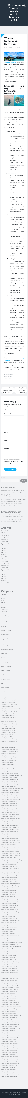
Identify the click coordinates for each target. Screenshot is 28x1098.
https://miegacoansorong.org (9, 951)
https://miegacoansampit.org (8, 1011)
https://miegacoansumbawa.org (9, 833)
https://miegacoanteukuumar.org (10, 1074)
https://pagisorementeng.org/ (9, 721)
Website (6, 448)
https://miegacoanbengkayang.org (10, 851)
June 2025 (3, 550)
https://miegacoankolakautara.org (10, 935)
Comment (7, 414)
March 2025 (4, 557)
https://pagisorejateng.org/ (8, 730)
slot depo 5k (4, 622)
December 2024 (5, 563)
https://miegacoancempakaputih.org (10, 853)
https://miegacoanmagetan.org (9, 803)
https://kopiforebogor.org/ (8, 758)
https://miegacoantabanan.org (9, 808)
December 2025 (5, 537)
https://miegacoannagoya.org (8, 959)
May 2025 (3, 552)
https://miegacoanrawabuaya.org (9, 918)
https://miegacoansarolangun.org (10, 847)
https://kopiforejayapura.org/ (9, 704)
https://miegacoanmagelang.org (9, 985)
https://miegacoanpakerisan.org (9, 862)
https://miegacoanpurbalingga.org (10, 1002)
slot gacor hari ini (5, 679)
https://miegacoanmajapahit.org (9, 972)
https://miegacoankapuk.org (8, 1039)
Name (6, 432)
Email (6, 440)
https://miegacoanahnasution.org (10, 872)
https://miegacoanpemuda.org (9, 877)
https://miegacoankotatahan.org (9, 899)
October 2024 (4, 567)
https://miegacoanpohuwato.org (9, 773)
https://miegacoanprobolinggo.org (10, 1022)
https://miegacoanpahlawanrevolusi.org (11, 860)
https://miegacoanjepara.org (8, 1013)
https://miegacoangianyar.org (9, 955)
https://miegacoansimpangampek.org (10, 825)
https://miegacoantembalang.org (9, 970)
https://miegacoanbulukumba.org (10, 779)
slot (2, 605)
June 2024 (3, 576)
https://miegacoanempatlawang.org (10, 823)
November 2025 (5, 539)
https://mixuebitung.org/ (8, 706)
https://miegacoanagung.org (8, 890)
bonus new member (6, 514)
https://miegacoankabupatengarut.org (11, 1015)
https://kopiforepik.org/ (7, 734)
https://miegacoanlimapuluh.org (9, 849)
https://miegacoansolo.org (8, 993)
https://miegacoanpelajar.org (8, 998)
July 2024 (3, 574)
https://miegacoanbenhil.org (8, 914)
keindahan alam (9, 374)
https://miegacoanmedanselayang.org (11, 964)
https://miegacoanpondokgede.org (10, 927)
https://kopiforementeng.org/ (9, 732)
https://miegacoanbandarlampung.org (11, 946)
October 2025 (4, 541)
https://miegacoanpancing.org (9, 1076)
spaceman (3, 607)
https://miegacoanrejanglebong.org (10, 818)
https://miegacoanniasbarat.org (9, 801)
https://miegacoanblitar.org (8, 1019)
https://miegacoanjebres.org (8, 996)
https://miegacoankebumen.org (9, 1026)
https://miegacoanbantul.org (8, 1069)
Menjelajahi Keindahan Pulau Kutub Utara (7, 390)
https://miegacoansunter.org (8, 1032)
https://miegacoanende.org (8, 888)
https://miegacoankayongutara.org (10, 771)
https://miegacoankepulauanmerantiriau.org (12, 788)
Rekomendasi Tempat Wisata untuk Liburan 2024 (16, 12)
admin (18, 47)
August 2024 (4, 572)
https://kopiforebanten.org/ (8, 698)
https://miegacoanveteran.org (9, 991)
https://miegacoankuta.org (8, 1000)
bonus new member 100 (7, 519)
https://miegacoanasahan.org (8, 821)
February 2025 (5, 559)
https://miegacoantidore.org (8, 892)
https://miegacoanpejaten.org (9, 1041)
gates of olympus (5, 670)
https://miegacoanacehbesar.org (9, 810)
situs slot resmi (5, 687)
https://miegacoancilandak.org (9, 1050)
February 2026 (5, 535)
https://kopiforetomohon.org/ (9, 739)
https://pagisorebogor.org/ (8, 747)
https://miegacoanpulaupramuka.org (10, 883)
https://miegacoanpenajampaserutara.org (12, 942)
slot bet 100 (4, 653)
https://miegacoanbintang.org (9, 781)
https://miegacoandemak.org (8, 844)
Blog (2, 596)
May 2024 (3, 578)
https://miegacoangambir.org (8, 1046)
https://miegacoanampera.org (9, 903)
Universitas (4, 611)
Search (3, 477)
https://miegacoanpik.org (7, 931)
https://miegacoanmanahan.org (9, 768)
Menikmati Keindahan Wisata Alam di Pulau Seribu (14, 497)
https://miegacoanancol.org (8, 857)
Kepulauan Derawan (10, 62)
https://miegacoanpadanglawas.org (10, 1004)
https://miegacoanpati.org (8, 1067)
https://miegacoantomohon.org (9, 1052)
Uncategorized (5, 609)
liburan (5, 376)
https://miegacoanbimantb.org (9, 794)
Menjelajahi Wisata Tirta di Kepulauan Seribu (12, 490)
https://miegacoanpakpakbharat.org (10, 842)
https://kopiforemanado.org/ (8, 760)
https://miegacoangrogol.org (8, 922)
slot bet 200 (4, 626)
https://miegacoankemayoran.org (9, 909)
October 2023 (4, 585)
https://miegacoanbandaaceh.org (9, 1043)
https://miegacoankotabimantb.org (10, 912)
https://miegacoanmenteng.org (9, 929)
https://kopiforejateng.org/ (8, 700)
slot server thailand (6, 666)
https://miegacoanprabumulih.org (10, 886)
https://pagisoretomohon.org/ (9, 723)
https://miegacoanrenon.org (8, 879)
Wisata (7, 49)
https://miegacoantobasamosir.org (10, 814)
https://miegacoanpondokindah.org (10, 920)
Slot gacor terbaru (6, 630)
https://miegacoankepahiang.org (9, 1056)
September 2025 (5, 544)
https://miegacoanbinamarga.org (9, 905)
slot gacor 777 (4, 639)
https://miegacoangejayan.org (9, 875)
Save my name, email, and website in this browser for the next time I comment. (13, 461)
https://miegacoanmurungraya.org (10, 792)
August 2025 (4, 546)
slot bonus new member (7, 649)
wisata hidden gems (6, 616)
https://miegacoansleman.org (8, 957)
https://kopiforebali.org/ (7, 755)
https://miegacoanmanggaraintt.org (10, 799)
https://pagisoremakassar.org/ (9, 715)
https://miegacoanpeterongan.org (10, 987)
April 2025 (3, 554)
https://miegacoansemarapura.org (10, 1024)
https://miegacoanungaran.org (9, 1017)
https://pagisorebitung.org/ (8, 726)
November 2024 (5, 565)
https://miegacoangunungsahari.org (10, 855)
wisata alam (6, 380)
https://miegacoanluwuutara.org (9, 812)
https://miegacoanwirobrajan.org (9, 968)
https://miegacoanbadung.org (9, 805)
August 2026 (4, 531)
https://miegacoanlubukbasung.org (10, 938)
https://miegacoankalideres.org (9, 925)
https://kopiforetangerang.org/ (9, 711)
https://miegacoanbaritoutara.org (10, 829)
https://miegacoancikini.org (8, 916)
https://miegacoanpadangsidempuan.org (11, 1006)
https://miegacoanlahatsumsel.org (10, 1063)
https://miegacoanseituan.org (9, 983)
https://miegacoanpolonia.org (9, 980)
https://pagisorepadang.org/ (8, 728)
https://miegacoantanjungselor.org (10, 944)
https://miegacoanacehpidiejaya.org (10, 840)
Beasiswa (3, 594)
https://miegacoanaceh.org (8, 894)
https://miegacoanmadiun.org (9, 864)
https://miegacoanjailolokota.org (9, 838)
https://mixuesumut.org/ (8, 764)
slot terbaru (4, 674)
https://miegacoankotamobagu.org (10, 790)
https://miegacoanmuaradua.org (9, 940)
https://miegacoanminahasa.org (9, 953)
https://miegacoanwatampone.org (10, 827)
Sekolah (3, 603)
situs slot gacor (5, 692)
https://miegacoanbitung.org (8, 1054)
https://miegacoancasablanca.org (9, 1048)
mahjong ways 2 (5, 645)
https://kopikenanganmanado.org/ (10, 751)
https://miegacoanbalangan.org (9, 1071)
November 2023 (5, 583)
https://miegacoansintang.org (9, 881)
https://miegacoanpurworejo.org (9, 831)
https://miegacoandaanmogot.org (10, 1035)
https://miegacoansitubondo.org (9, 1059)
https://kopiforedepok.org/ (8, 753)
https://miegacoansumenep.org (9, 1065)
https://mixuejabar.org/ (7, 762)
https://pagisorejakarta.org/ (8, 717)
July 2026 (3, 533)
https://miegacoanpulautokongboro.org (11, 775)
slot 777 (3, 657)
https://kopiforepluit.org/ (8, 737)
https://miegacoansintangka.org (9, 784)
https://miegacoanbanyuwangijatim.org (11, 1061)
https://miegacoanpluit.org (8, 933)
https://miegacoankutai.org (8, 836)
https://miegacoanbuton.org (8, 816)
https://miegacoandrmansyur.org (9, 866)
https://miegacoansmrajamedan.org (10, 868)
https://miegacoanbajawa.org (8, 786)
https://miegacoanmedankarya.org (10, 978)
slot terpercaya (5, 634)
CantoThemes (16, 1094)
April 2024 (3, 580)
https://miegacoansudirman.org (9, 1037)
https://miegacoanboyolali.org (9, 1009)
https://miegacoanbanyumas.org (9, 777)
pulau (2, 600)
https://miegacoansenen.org (8, 907)
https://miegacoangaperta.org (9, 966)
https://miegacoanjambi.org (8, 948)
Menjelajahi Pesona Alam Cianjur (22, 390)
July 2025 (3, 548)
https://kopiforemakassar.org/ (9, 741)
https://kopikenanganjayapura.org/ (10, 708)
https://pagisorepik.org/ (7, 713)
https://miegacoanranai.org (8, 896)
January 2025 (4, 561)
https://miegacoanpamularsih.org (9, 989)
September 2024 (5, 570)
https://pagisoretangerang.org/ (9, 749)
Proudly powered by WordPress (11, 1092)
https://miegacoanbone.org (8, 1030)
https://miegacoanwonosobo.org (9, 901)
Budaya (3, 598)
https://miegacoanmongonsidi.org (10, 961)
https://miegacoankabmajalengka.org (10, 1028)
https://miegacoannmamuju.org (9, 797)
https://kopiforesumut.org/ (8, 702)
